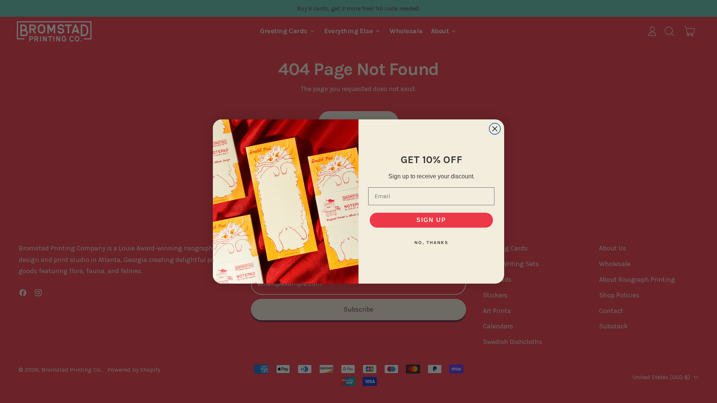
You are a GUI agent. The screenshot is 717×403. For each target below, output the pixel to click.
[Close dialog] (494, 128)
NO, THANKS (431, 242)
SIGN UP (431, 220)
